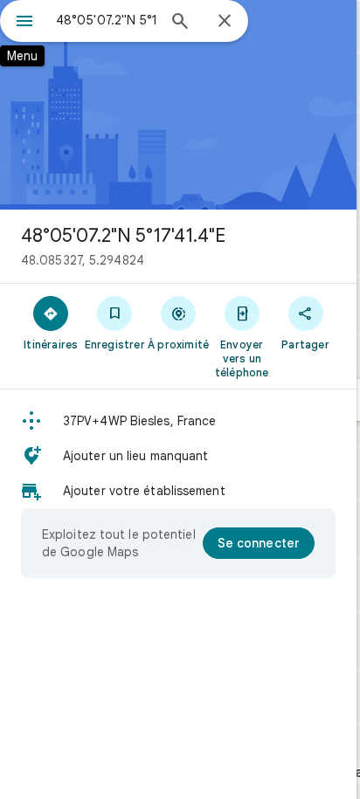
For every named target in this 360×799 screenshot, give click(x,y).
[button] (178, 420)
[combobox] (106, 20)
